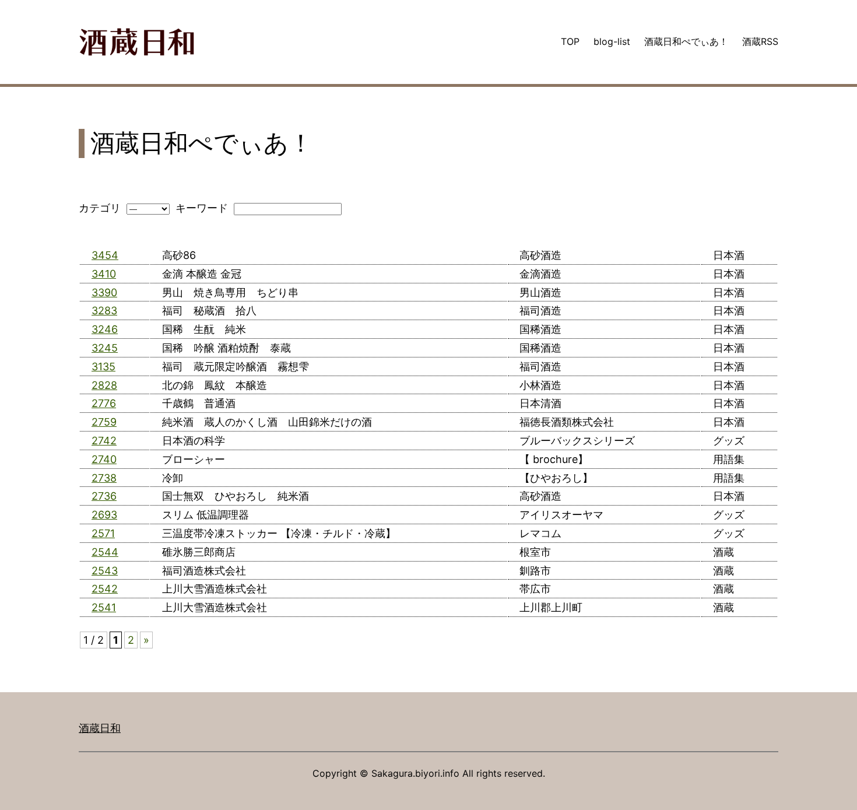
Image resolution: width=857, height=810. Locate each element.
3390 (104, 292)
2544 (105, 552)
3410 (104, 274)
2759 (104, 422)
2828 (104, 385)
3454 (105, 255)
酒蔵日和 (100, 728)
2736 (104, 496)
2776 (104, 403)
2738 (104, 478)
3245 (105, 348)
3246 (105, 329)
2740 (104, 459)
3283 (104, 310)
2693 (104, 515)
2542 (105, 589)
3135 (103, 366)
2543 (105, 570)
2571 (103, 533)
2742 (104, 440)
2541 (104, 607)
